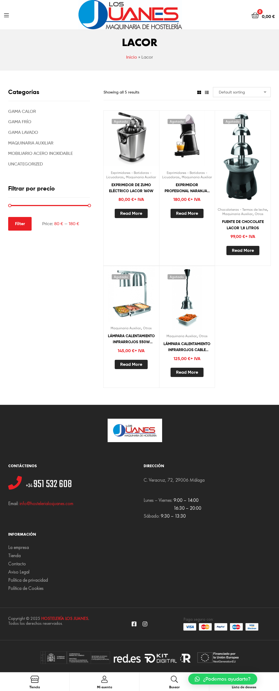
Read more (131, 213)
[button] (222, 679)
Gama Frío (19, 121)
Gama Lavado (23, 132)
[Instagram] (145, 624)
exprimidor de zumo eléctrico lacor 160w (131, 188)
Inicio (131, 57)
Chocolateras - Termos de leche (242, 209)
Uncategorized (25, 164)
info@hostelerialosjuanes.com (46, 503)
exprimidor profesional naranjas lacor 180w (187, 188)
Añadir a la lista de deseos (118, 141)
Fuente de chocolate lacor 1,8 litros (243, 224)
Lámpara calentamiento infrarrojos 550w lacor (131, 339)
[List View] (207, 92)
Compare (131, 141)
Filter (20, 223)
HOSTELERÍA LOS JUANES (64, 618)
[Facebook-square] (134, 624)
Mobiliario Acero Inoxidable (40, 153)
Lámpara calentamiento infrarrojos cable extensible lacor (186, 347)
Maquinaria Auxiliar (141, 177)
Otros (259, 214)
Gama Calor (22, 111)
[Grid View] (199, 92)
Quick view (144, 141)
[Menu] (6, 14)
